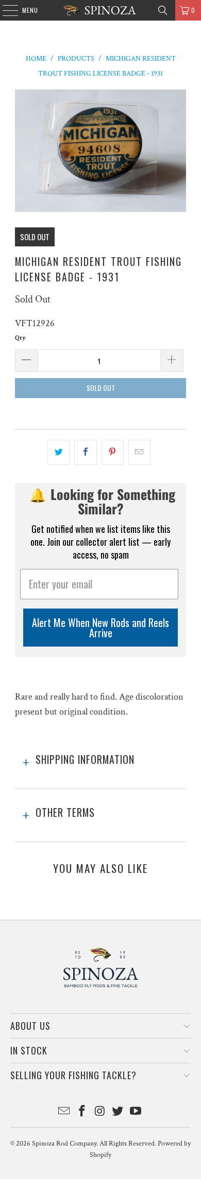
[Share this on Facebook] (85, 452)
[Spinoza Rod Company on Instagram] (100, 1112)
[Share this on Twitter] (58, 452)
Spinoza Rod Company (64, 1143)
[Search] (163, 10)
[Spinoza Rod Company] (101, 10)
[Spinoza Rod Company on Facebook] (82, 1112)
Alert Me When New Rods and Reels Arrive (100, 627)
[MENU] (5, 10)
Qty (20, 338)
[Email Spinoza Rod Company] (64, 1112)
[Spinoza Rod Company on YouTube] (136, 1112)
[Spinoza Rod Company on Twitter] (118, 1112)
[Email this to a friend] (139, 452)
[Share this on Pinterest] (113, 452)
